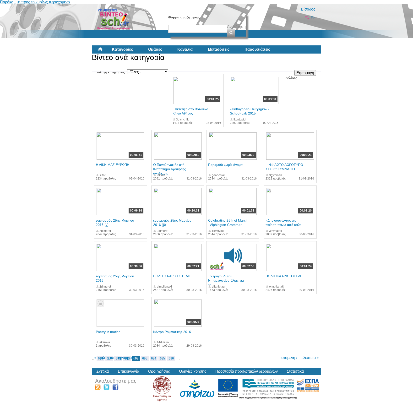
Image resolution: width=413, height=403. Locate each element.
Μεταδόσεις (218, 49)
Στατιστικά (295, 371)
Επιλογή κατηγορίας (110, 72)
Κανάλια (185, 49)
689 (109, 358)
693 (144, 358)
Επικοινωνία (128, 371)
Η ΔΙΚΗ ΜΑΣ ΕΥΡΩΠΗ (112, 165)
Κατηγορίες (122, 49)
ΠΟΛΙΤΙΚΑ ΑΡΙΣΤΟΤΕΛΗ (171, 276)
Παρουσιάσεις (257, 49)
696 (171, 358)
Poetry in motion (108, 332)
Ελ (306, 18)
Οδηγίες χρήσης (192, 371)
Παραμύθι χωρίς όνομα (225, 165)
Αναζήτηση (236, 27)
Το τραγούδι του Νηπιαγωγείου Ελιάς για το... (226, 280)
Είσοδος (308, 9)
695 (162, 358)
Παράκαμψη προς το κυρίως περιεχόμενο (35, 2)
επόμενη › (289, 358)
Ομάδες (155, 49)
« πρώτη (101, 358)
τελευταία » (309, 358)
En (313, 18)
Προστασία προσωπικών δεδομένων (246, 371)
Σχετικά (102, 371)
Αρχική (104, 51)
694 (153, 358)
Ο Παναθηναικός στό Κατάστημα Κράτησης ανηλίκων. (169, 169)
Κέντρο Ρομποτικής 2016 (172, 332)
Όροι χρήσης (159, 371)
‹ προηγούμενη (122, 358)
